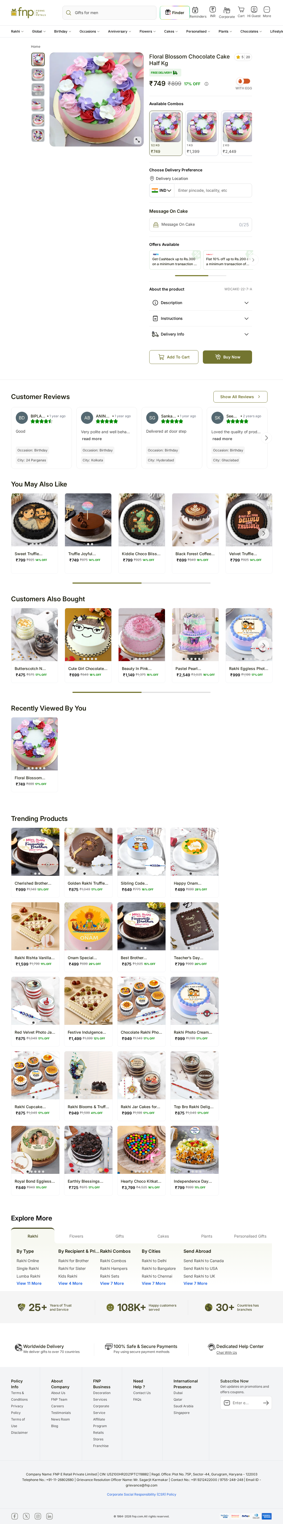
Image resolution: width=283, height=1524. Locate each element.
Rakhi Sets (109, 1276)
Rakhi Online (28, 1260)
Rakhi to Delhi (154, 1260)
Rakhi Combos (113, 1260)
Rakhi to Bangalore (159, 1268)
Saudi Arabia (183, 1406)
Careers (57, 1406)
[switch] (243, 81)
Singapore (182, 1413)
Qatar (178, 1399)
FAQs (137, 1399)
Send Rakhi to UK (199, 1276)
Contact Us (142, 1393)
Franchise (101, 1446)
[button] (17, 31)
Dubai (178, 1393)
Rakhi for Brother (73, 1260)
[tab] (32, 1235)
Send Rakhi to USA (201, 1268)
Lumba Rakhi (28, 1276)
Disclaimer (19, 1432)
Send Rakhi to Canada (204, 1260)
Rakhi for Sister (72, 1268)
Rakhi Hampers (113, 1268)
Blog (54, 1426)
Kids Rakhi (67, 1276)
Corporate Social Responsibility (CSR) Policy (141, 1494)
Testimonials (61, 1413)
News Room (60, 1419)
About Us (58, 1393)
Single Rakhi (28, 1268)
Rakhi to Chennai (157, 1276)
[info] (206, 84)
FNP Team (59, 1399)
